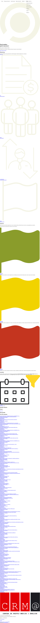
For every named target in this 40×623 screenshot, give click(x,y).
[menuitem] (2, 1)
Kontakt (1, 620)
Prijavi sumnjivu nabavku (3, 50)
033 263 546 (2, 619)
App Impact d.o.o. (6, 622)
